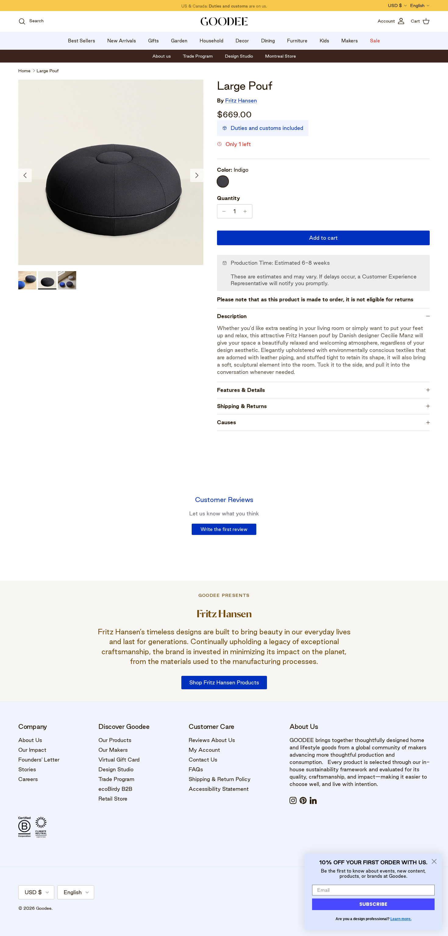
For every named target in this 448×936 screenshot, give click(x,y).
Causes (226, 422)
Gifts (153, 40)
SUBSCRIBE (373, 904)
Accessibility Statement (219, 789)
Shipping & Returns (242, 406)
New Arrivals (121, 40)
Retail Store (112, 799)
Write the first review (224, 529)
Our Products (114, 740)
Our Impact (32, 750)
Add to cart (323, 238)
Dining (268, 40)
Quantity (228, 198)
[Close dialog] (434, 861)
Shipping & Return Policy (220, 779)
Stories (27, 769)
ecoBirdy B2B (115, 789)
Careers (28, 779)
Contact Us (203, 759)
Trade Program (116, 779)
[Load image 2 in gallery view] (111, 172)
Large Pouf (48, 70)
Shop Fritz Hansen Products (224, 682)
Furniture (297, 40)
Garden (179, 40)
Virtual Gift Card (119, 759)
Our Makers (113, 750)
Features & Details (241, 390)
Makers (349, 40)
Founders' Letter (38, 759)
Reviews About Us (212, 740)
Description (232, 316)
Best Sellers (81, 40)
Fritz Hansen (241, 100)
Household (211, 40)
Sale (375, 40)
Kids (324, 40)
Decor (242, 40)
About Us (30, 740)
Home (24, 70)
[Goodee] (224, 21)
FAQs (196, 769)
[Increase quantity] (246, 211)
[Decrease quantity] (222, 211)
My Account (204, 750)
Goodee (44, 908)
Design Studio (115, 769)
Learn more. (400, 919)
